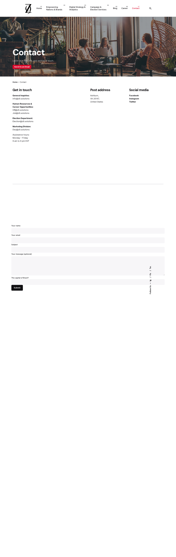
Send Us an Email (22, 67)
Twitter (132, 102)
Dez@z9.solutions (21, 129)
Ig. (150, 280)
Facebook (134, 95)
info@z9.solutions (21, 98)
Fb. (150, 273)
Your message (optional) (21, 254)
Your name (15, 226)
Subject (14, 245)
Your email (15, 235)
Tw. (150, 267)
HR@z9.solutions (20, 110)
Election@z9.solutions (23, 121)
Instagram (134, 98)
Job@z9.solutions (21, 113)
